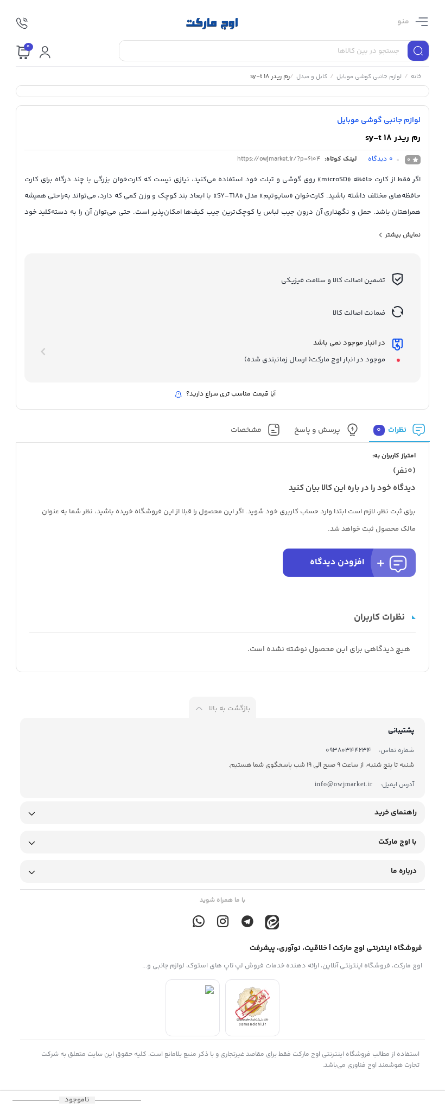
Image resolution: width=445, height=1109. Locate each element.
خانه (415, 77)
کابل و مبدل (311, 77)
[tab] (399, 432)
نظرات (391, 430)
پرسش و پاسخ (317, 430)
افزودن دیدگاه (337, 562)
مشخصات (245, 430)
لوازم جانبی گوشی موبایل (368, 77)
